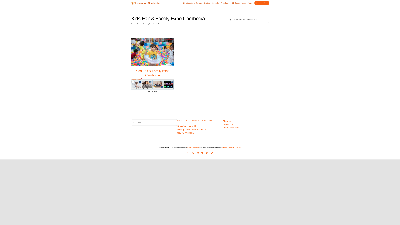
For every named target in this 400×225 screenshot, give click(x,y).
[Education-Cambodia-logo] (146, 2)
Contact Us (228, 124)
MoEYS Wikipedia (185, 133)
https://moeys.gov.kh (186, 126)
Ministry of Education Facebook (191, 129)
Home (133, 24)
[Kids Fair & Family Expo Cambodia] (152, 52)
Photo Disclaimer (231, 128)
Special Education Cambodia (231, 147)
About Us (227, 121)
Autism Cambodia (193, 147)
